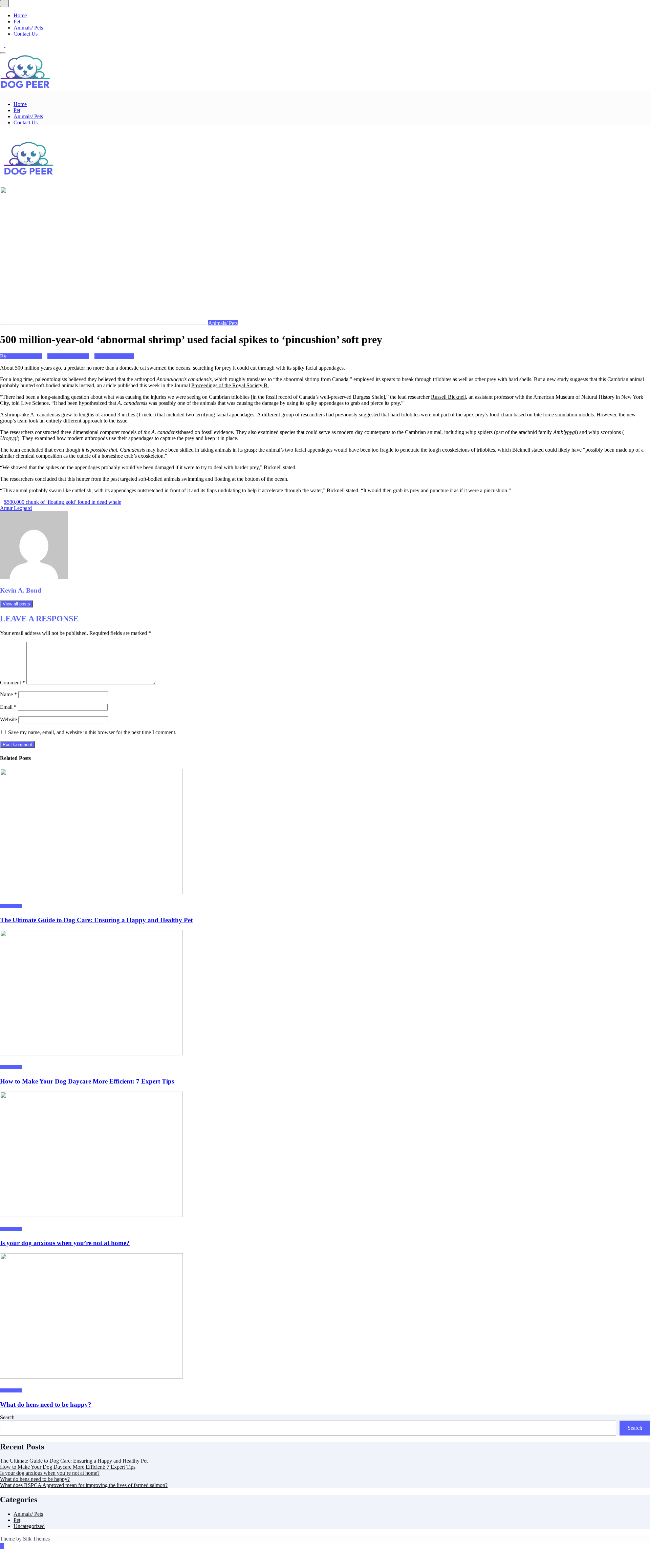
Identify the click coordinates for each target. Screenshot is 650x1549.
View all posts (16, 603)
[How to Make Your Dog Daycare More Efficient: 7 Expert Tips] (91, 1053)
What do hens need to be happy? (45, 1404)
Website (8, 719)
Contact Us (26, 34)
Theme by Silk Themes (25, 1539)
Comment (12, 682)
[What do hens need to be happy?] (91, 1377)
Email (8, 707)
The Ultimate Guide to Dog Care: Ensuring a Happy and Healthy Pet (96, 920)
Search (7, 1417)
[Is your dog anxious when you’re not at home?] (91, 1215)
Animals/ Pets (28, 27)
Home (20, 15)
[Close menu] (4, 3)
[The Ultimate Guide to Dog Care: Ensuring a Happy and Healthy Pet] (91, 892)
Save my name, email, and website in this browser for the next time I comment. (92, 732)
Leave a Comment (114, 356)
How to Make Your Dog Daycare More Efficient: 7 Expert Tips (87, 1081)
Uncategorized (29, 1526)
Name (8, 694)
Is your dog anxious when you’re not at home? (65, 1242)
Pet (17, 21)
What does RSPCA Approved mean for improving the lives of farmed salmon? (84, 1485)
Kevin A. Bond (25, 356)
